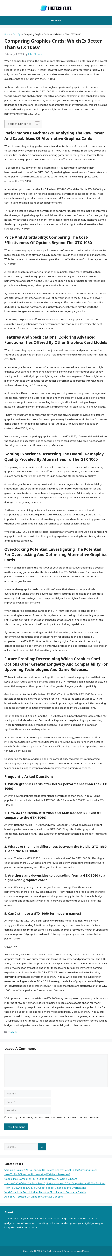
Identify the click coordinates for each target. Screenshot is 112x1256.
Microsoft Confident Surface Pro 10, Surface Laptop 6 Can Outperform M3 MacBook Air (54, 1183)
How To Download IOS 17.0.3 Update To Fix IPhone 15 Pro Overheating (45, 1187)
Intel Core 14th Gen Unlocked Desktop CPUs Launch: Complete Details (45, 1192)
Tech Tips (17, 34)
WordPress (82, 1250)
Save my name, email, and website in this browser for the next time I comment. (53, 1117)
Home (7, 34)
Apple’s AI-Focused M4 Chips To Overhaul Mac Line (33, 1196)
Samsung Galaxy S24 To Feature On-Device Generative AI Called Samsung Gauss (50, 1170)
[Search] (42, 1146)
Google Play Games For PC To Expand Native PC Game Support (40, 1178)
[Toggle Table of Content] (36, 123)
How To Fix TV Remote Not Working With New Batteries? (37, 1174)
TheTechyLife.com (51, 1250)
